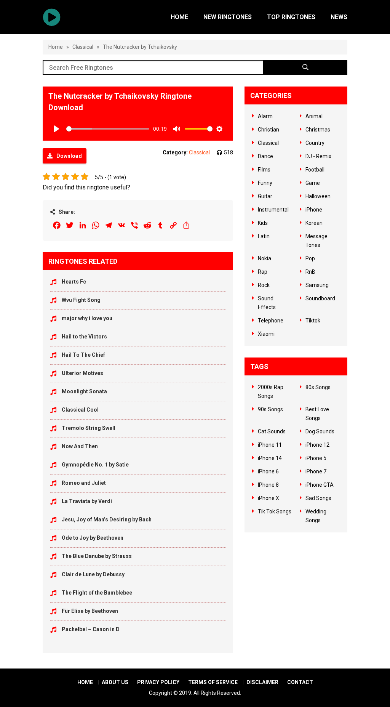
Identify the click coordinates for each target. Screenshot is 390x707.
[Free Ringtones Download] (52, 17)
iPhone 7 (315, 471)
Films (264, 170)
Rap (262, 272)
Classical (82, 47)
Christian (268, 130)
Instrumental (273, 210)
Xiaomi (266, 334)
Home (179, 17)
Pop (310, 258)
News (339, 17)
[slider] (107, 129)
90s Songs (270, 409)
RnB (310, 272)
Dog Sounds (319, 431)
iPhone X (268, 498)
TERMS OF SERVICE (213, 682)
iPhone (313, 210)
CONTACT (300, 682)
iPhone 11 (270, 445)
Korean (314, 223)
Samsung (317, 285)
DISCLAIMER (262, 682)
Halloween (318, 196)
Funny (265, 183)
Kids (263, 223)
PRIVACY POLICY (158, 682)
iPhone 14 (270, 458)
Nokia (264, 258)
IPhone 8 (268, 485)
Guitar (265, 196)
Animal (314, 116)
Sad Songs (318, 498)
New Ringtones (227, 17)
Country (314, 143)
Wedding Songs (315, 515)
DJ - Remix (318, 156)
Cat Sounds (272, 431)
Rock (264, 285)
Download (69, 156)
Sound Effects (267, 302)
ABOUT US (115, 682)
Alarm (265, 116)
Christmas (317, 130)
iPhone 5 (315, 458)
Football (314, 170)
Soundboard (320, 298)
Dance (265, 156)
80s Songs (318, 387)
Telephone (270, 320)
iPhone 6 (268, 471)
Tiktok (312, 320)
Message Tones (316, 240)
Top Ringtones (291, 17)
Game (312, 183)
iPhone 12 (317, 445)
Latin (264, 236)
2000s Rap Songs (270, 391)
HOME (85, 682)
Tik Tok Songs (274, 511)
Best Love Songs (317, 413)
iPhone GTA (319, 485)
